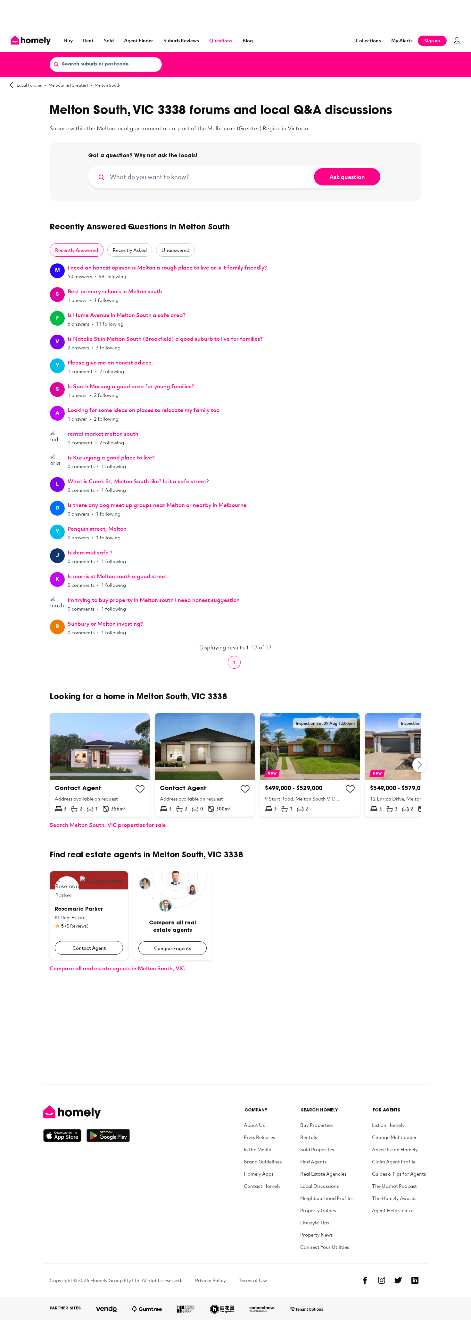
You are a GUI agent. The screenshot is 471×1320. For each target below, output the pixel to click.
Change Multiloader (394, 1137)
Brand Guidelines (263, 1161)
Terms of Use (253, 1280)
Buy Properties (316, 1125)
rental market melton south (103, 433)
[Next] (420, 765)
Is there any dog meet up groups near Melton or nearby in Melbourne (157, 505)
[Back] (11, 85)
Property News (316, 1234)
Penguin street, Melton (97, 528)
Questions (220, 40)
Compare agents (172, 948)
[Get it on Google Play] (108, 1135)
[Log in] (457, 40)
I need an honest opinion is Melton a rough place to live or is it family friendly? (167, 267)
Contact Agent (89, 948)
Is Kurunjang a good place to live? (111, 457)
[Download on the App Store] (65, 1135)
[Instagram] (381, 1280)
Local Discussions (319, 1186)
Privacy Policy (210, 1280)
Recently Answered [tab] (76, 250)
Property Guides (318, 1210)
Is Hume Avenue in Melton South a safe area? (127, 315)
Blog (248, 40)
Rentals (308, 1137)
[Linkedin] (415, 1280)
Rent (88, 40)
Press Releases (259, 1137)
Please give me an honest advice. (110, 362)
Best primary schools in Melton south (115, 291)
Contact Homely (262, 1186)
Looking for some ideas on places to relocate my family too (143, 410)
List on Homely (388, 1125)
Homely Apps (258, 1173)
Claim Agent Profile (394, 1161)
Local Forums (29, 85)
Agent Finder (138, 40)
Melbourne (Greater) (68, 85)
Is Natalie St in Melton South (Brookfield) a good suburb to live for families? (165, 338)
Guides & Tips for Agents (399, 1173)
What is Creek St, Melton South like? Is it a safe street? (138, 481)
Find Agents (313, 1161)
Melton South (107, 85)
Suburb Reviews (181, 40)
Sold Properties (317, 1149)
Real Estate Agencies (323, 1173)
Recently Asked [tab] (130, 250)
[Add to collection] (140, 789)
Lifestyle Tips (314, 1222)
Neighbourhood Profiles (326, 1198)
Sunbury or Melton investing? (105, 623)
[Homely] (86, 1112)
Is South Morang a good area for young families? (131, 386)
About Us (254, 1125)
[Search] (56, 64)
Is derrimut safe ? (90, 552)
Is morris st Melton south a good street (117, 576)
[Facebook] (365, 1280)
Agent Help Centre (393, 1210)
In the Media (257, 1149)
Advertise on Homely (395, 1149)
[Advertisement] (235, 14)
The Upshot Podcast (394, 1186)
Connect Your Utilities (324, 1247)
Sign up (432, 41)
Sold (109, 40)
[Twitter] (398, 1280)
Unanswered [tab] (175, 250)
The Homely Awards (394, 1198)
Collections (368, 40)
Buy (68, 40)
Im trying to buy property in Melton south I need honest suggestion (154, 600)
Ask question (347, 177)
